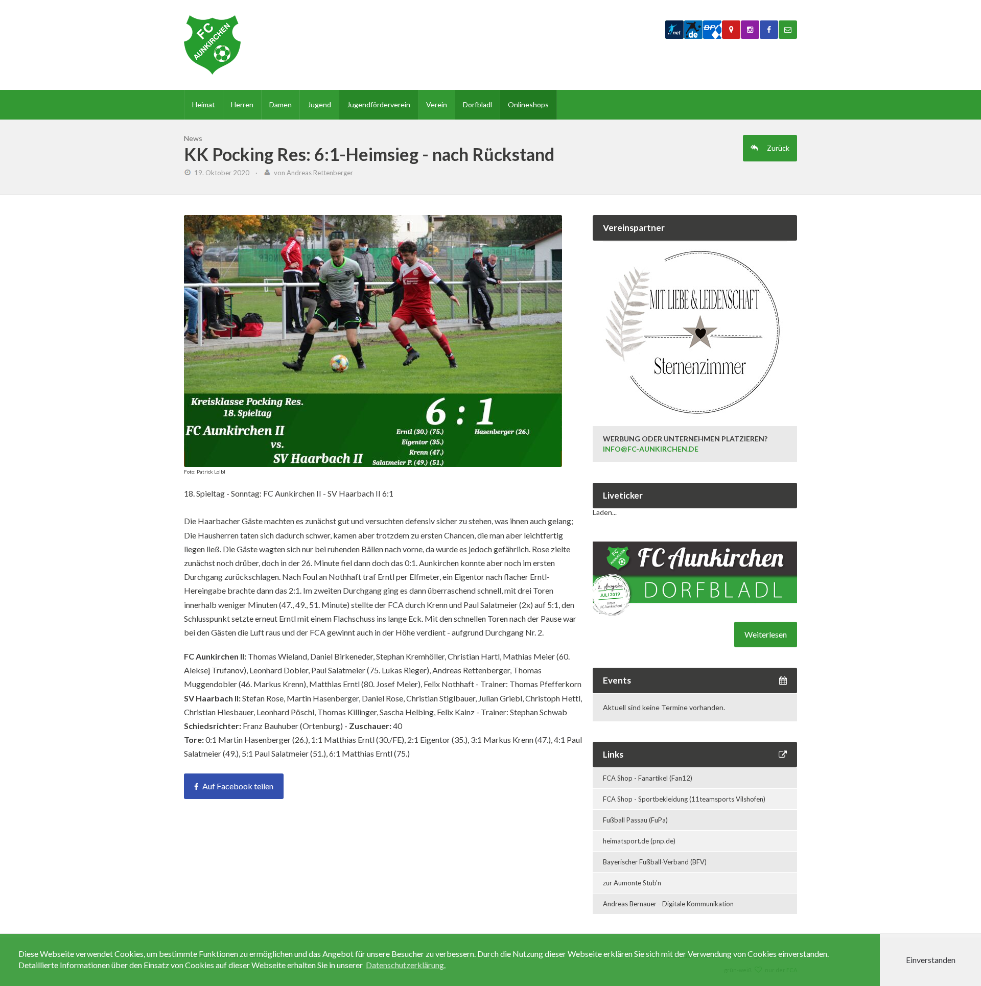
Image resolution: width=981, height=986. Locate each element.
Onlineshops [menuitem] (528, 104)
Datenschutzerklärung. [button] (406, 965)
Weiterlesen (765, 634)
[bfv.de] (712, 29)
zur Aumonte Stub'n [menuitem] (632, 883)
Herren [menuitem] (242, 104)
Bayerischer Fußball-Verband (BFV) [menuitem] (655, 862)
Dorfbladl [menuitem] (477, 104)
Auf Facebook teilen (237, 786)
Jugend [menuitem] (319, 104)
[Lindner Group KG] (695, 405)
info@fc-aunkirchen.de (650, 448)
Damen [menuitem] (280, 104)
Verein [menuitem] (436, 104)
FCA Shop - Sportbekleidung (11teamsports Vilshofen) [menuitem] (684, 799)
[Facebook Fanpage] (769, 29)
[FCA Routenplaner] (731, 29)
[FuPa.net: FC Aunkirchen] (674, 29)
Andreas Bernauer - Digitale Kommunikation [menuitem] (668, 904)
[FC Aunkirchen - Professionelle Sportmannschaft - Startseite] (212, 45)
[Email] (788, 29)
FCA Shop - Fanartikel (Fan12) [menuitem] (647, 778)
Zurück (777, 148)
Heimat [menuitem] (203, 104)
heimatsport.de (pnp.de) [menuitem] (639, 841)
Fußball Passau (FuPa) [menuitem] (635, 820)
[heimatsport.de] (693, 29)
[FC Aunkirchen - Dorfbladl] (695, 612)
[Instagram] (750, 29)
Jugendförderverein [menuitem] (378, 104)
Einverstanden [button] (930, 960)
